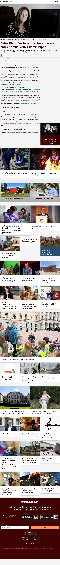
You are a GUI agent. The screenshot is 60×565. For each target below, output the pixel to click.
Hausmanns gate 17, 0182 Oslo (31, 537)
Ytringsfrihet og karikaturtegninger (13, 84)
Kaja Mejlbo (34, 532)
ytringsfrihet (24, 146)
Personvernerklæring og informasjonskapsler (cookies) (29, 542)
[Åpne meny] (59, 1)
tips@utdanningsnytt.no (32, 534)
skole (2, 146)
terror (30, 146)
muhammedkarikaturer (9, 146)
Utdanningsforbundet (31, 536)
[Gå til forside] (6, 1)
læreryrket (17, 146)
